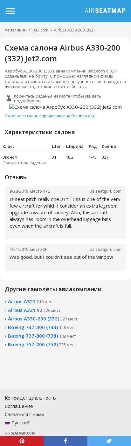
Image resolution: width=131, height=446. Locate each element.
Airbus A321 (31, 301)
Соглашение (19, 406)
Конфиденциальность (30, 398)
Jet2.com (40, 30)
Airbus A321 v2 (34, 310)
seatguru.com (108, 191)
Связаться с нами (24, 414)
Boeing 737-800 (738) (42, 336)
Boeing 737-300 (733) (42, 327)
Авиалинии (16, 30)
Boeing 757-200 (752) (42, 344)
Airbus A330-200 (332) (74, 30)
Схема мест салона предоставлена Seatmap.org (49, 116)
